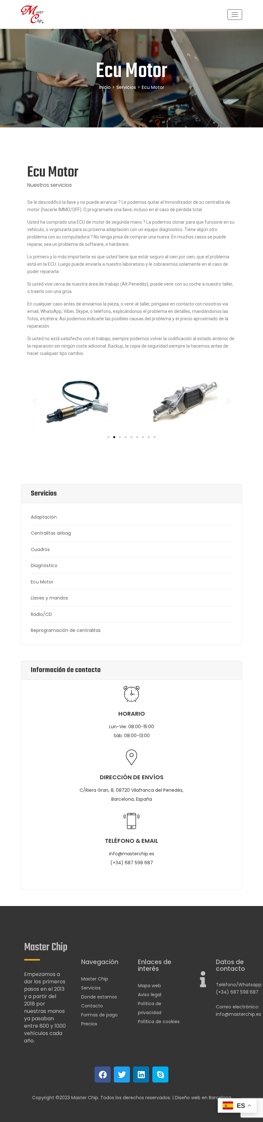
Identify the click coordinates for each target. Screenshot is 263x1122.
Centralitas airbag (51, 533)
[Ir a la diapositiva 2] (114, 437)
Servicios (126, 87)
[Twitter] (122, 1074)
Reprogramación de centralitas (66, 630)
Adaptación (44, 517)
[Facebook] (103, 1074)
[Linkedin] (141, 1074)
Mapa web (149, 985)
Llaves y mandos (49, 598)
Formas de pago (99, 1015)
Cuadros (40, 549)
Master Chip (94, 979)
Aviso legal (149, 994)
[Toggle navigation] (234, 14)
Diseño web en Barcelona (203, 1097)
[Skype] (160, 1074)
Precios (89, 1024)
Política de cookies (159, 1021)
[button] (34, 401)
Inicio (105, 87)
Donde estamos (99, 997)
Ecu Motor (42, 582)
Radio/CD (41, 614)
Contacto (92, 1006)
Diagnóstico (44, 565)
